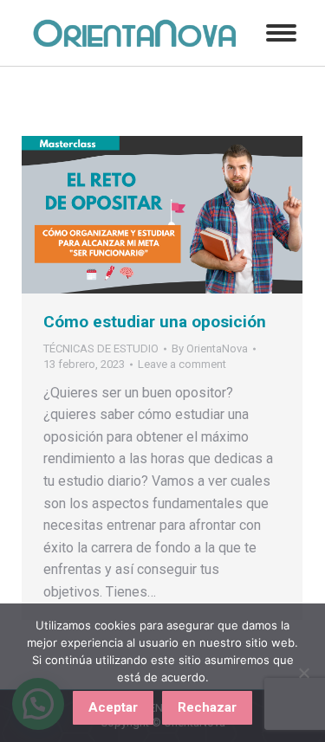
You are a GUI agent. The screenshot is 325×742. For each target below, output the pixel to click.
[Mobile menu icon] (281, 33)
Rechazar (207, 707)
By (210, 348)
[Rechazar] (303, 672)
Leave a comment (182, 364)
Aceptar (113, 707)
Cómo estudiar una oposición (154, 322)
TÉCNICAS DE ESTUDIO (101, 348)
